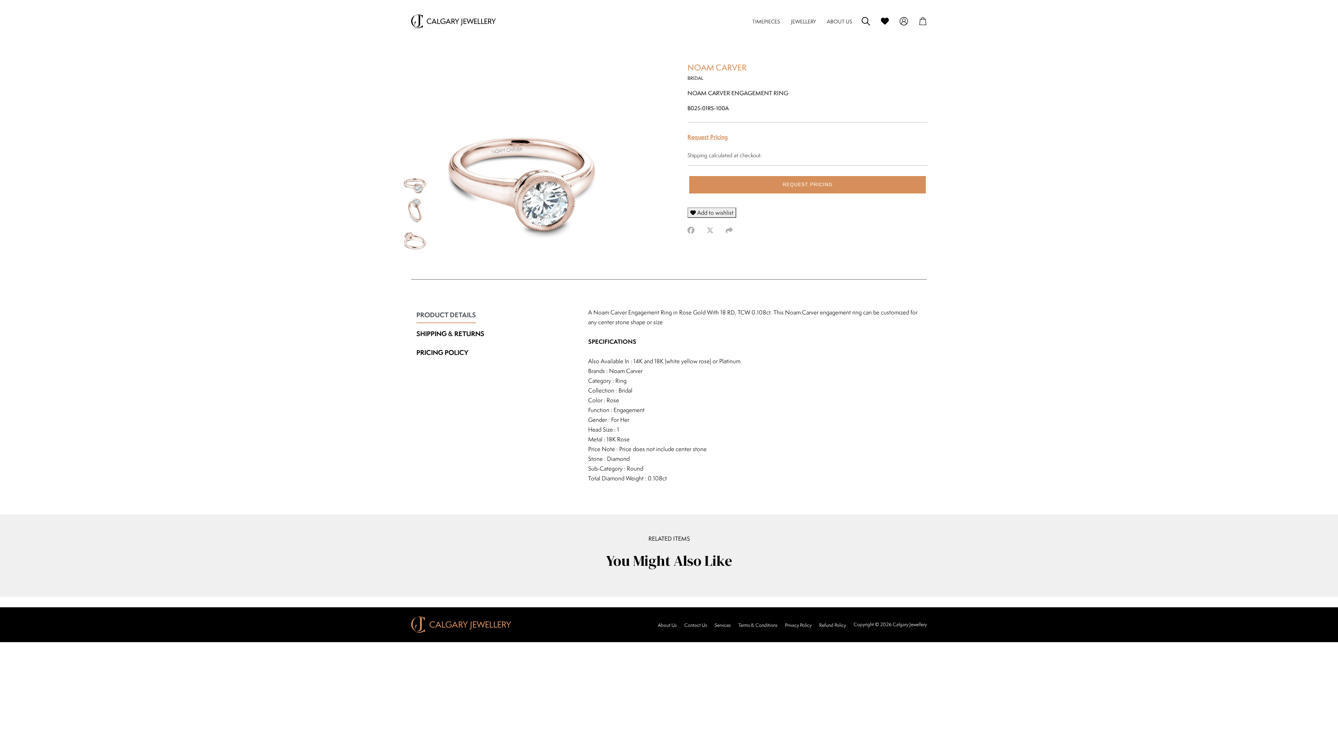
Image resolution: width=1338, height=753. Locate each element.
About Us (667, 625)
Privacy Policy (798, 625)
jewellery (803, 21)
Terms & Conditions (757, 625)
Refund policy (832, 625)
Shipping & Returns (450, 333)
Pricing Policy (442, 352)
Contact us (695, 625)
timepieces (766, 21)
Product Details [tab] (446, 314)
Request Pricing (707, 137)
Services (723, 625)
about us (839, 21)
